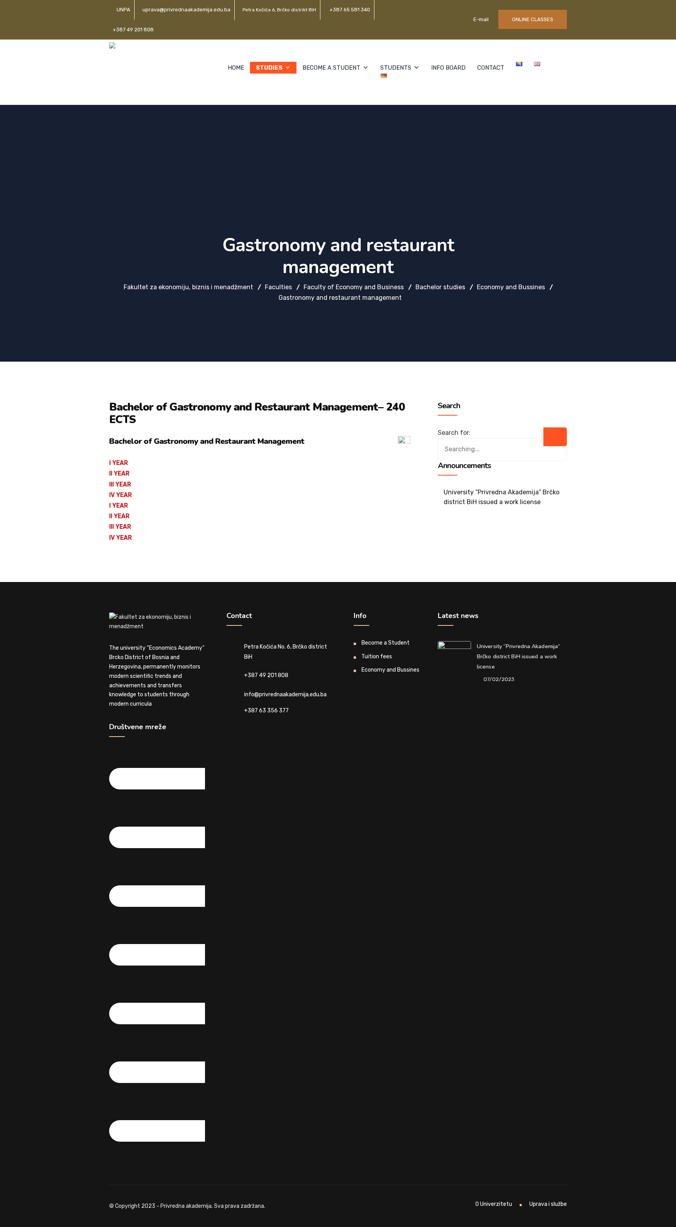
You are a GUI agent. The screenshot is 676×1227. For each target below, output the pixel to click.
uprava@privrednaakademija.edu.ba (186, 10)
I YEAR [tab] (118, 463)
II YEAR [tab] (119, 473)
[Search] (555, 436)
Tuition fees (376, 656)
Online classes (532, 19)
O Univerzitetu (493, 1204)
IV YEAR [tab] (120, 495)
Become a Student (331, 67)
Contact (490, 67)
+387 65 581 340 (349, 10)
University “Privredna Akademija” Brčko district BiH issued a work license (501, 497)
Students (395, 67)
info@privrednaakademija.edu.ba (285, 694)
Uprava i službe (548, 1204)
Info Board (448, 67)
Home (236, 67)
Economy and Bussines (390, 670)
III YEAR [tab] (120, 484)
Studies (269, 67)
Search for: (454, 432)
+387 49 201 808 (133, 29)
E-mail (480, 19)
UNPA (123, 10)
